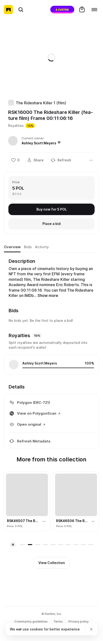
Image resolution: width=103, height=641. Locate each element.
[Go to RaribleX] (62, 9)
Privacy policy (79, 621)
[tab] (12, 247)
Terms (58, 621)
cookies (36, 629)
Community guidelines (31, 621)
